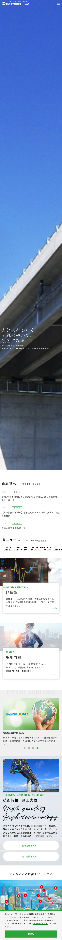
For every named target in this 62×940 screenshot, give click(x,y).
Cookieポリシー (40, 923)
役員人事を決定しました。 (15, 528)
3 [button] (33, 748)
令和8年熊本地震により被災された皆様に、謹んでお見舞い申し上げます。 (31, 498)
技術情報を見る (29, 845)
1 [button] (24, 748)
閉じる (31, 934)
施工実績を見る (29, 856)
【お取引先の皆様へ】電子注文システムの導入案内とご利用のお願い (31, 514)
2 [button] (28, 748)
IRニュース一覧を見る (36, 540)
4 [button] (37, 748)
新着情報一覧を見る (31, 484)
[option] (31, 722)
